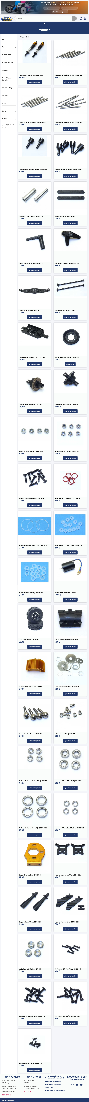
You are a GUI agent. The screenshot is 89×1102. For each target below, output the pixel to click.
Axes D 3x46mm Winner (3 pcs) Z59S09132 (32, 122)
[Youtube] (77, 1085)
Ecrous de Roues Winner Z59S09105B (31, 451)
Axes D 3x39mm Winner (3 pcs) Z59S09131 (68, 75)
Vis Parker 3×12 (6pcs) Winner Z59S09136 (68, 1016)
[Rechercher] (74, 18)
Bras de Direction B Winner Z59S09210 (31, 263)
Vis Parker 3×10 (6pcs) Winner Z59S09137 (32, 1016)
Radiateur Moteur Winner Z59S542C (30, 687)
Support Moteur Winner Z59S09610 (30, 875)
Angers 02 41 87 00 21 (52, 8)
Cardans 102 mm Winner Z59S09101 (66, 310)
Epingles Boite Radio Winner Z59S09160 (31, 498)
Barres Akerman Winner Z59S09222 (66, 216)
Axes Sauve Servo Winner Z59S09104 (31, 216)
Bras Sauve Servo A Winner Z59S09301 (67, 263)
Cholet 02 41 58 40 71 (70, 8)
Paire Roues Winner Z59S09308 (29, 640)
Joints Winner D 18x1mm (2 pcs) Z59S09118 (33, 545)
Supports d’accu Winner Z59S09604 (30, 922)
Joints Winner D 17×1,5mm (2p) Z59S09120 (68, 498)
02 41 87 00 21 (6, 1095)
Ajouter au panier (35, 82)
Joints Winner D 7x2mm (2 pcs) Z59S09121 (68, 545)
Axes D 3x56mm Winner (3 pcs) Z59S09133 (68, 122)
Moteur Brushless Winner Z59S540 (65, 593)
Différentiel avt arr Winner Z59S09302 (31, 404)
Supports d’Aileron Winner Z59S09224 (67, 922)
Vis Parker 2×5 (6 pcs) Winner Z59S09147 (68, 969)
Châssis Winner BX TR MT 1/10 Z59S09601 (32, 357)
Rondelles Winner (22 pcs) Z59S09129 (67, 687)
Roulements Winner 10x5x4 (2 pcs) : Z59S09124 (34, 781)
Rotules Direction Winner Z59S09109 (30, 734)
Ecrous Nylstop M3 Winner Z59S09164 (67, 451)
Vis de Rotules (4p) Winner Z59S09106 (31, 969)
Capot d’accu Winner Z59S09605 (29, 310)
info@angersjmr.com (61, 12)
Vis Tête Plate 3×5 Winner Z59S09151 (31, 1063)
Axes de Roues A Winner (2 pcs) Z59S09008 (33, 169)
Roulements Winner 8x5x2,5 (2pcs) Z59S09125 (69, 828)
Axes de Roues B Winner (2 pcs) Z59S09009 (68, 169)
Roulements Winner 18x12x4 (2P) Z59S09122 (33, 828)
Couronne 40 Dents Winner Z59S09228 (67, 357)
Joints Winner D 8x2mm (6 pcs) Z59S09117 (32, 593)
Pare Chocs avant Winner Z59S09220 (66, 640)
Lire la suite (70, 364)
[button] (44, 23)
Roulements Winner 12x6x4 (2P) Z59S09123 (68, 781)
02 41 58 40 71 (28, 1091)
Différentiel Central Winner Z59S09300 (67, 404)
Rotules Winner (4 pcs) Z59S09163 (65, 734)
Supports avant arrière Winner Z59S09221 (68, 875)
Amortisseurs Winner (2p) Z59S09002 (31, 75)
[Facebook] (72, 1085)
